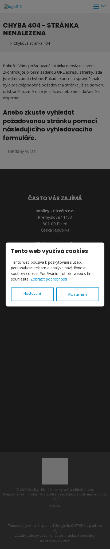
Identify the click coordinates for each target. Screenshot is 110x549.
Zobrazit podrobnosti (48, 279)
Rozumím (77, 294)
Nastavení (32, 293)
